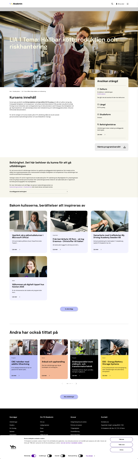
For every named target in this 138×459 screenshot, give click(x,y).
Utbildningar (13, 422)
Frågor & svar (44, 435)
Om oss (42, 422)
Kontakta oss (105, 422)
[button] (72, 383)
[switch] (49, 456)
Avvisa (121, 449)
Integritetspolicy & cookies (79, 422)
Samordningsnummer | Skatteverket (21, 187)
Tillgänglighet (75, 428)
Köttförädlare (101, 94)
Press (41, 428)
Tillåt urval (121, 444)
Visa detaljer (89, 456)
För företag (13, 428)
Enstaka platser (16, 91)
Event (41, 431)
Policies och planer (76, 425)
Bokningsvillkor (75, 435)
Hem (11, 91)
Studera (12, 425)
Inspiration (13, 435)
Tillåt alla (121, 439)
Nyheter (12, 431)
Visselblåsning (75, 431)
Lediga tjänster (44, 425)
